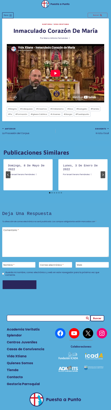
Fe (10, 114)
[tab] (49, 192)
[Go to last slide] (8, 174)
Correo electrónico (52, 264)
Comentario (11, 230)
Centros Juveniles (22, 342)
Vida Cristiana (61, 24)
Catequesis (26, 109)
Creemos (41, 109)
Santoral (47, 24)
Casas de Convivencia (25, 349)
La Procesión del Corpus (15, 131)
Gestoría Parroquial (23, 384)
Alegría (12, 109)
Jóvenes (55, 114)
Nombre (8, 264)
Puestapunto (82, 114)
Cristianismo (57, 109)
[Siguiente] (103, 174)
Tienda (12, 370)
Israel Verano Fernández (23, 174)
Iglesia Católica (39, 114)
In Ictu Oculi (102, 131)
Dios (70, 109)
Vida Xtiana (16, 356)
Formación (21, 114)
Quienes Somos (20, 363)
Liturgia (68, 114)
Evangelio (81, 109)
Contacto (15, 377)
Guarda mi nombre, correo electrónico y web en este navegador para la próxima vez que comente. (52, 273)
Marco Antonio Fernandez (56, 38)
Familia (95, 109)
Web (79, 264)
